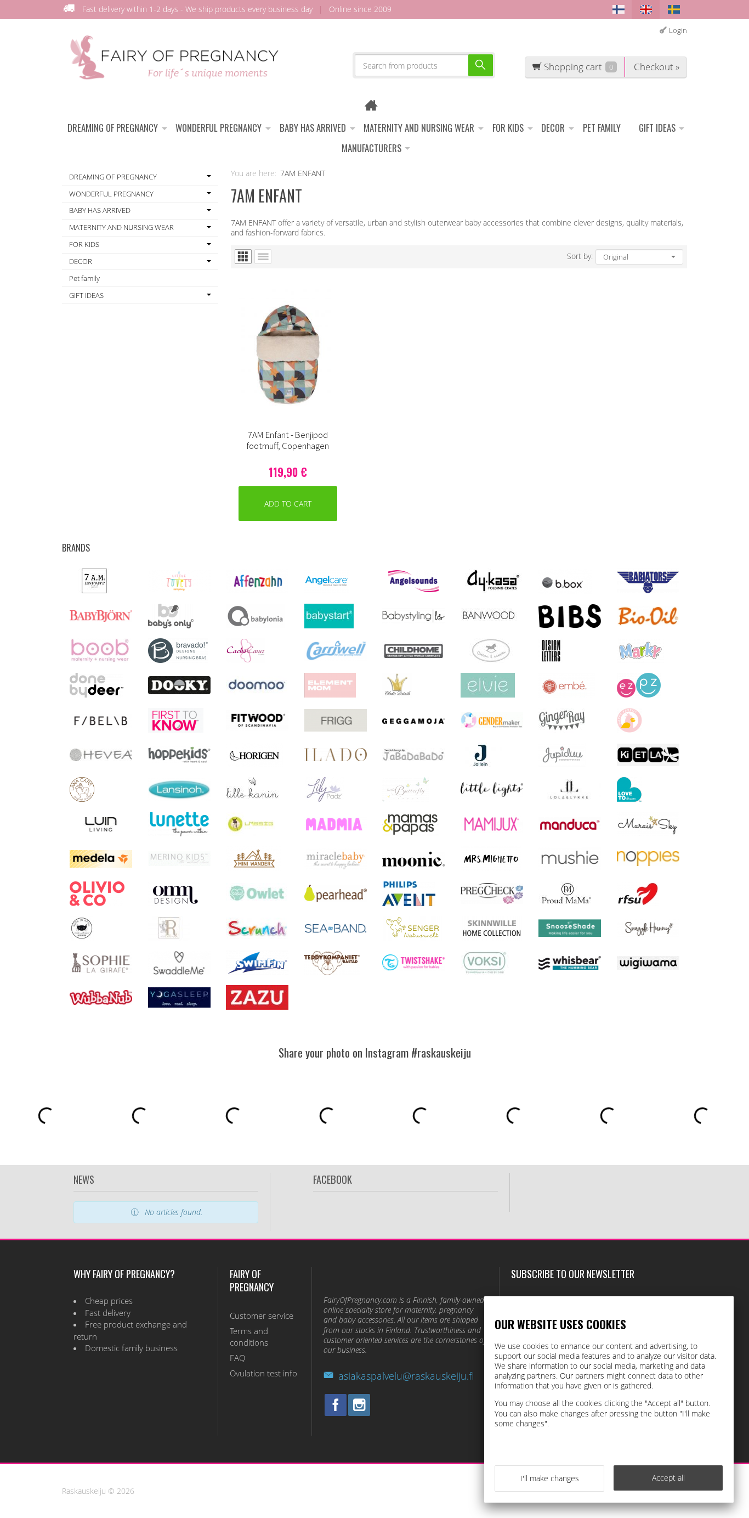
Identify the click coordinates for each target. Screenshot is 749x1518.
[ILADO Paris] (335, 758)
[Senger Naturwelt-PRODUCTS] (413, 937)
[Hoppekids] (179, 760)
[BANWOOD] (489, 625)
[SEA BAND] (335, 930)
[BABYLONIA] (255, 625)
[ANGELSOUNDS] (413, 589)
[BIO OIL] (648, 623)
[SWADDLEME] (179, 971)
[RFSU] (638, 903)
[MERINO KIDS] (179, 863)
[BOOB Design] (100, 660)
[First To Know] (175, 729)
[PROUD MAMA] (565, 903)
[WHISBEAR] (569, 967)
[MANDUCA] (569, 828)
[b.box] (565, 591)
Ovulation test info (263, 1373)
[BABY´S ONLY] (171, 625)
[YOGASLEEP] (179, 1004)
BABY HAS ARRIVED (313, 127)
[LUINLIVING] (101, 828)
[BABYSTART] (329, 625)
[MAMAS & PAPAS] (410, 833)
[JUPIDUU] (562, 764)
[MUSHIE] (569, 867)
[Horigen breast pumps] (254, 764)
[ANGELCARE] (326, 590)
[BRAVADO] (178, 660)
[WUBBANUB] (101, 1002)
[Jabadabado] (413, 758)
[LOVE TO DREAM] (629, 799)
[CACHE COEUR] (245, 660)
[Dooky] (179, 691)
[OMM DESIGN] (174, 903)
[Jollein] (481, 764)
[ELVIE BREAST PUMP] (488, 694)
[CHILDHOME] (413, 657)
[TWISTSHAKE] (413, 968)
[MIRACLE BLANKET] (335, 867)
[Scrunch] (257, 936)
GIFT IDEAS (657, 127)
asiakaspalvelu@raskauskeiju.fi (406, 1375)
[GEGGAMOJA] (413, 721)
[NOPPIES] (648, 863)
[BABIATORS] (648, 590)
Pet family (602, 127)
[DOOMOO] (257, 692)
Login (678, 30)
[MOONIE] (413, 863)
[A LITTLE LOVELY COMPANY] (179, 589)
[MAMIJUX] (492, 830)
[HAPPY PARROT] (629, 729)
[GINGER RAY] (561, 729)
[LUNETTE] (179, 833)
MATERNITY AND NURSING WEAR (419, 127)
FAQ (237, 1358)
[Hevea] (101, 758)
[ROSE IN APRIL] (82, 937)
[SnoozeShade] (569, 934)
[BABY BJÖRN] (101, 619)
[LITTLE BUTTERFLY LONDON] (405, 799)
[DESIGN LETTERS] (550, 660)
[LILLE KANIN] (252, 799)
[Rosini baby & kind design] (169, 937)
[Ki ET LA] (648, 763)
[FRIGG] (335, 728)
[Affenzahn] (257, 590)
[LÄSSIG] (250, 833)
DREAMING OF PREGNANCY (112, 127)
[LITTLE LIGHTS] (492, 794)
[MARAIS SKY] (648, 833)
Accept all (668, 1477)
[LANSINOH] (179, 797)
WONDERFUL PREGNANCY (218, 127)
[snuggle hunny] (648, 934)
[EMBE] (566, 694)
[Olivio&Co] (97, 903)
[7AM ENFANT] (94, 590)
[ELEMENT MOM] (330, 694)
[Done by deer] (96, 694)
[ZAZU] (257, 1007)
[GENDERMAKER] (492, 725)
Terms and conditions (249, 1337)
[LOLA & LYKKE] (569, 796)
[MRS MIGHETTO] (491, 868)
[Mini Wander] (253, 868)
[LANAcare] (82, 799)
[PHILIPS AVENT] (408, 903)
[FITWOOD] (257, 727)
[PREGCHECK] (492, 901)
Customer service (261, 1316)
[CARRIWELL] (335, 658)
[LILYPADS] (324, 799)
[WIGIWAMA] (648, 967)
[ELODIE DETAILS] (397, 694)
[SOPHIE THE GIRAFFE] (101, 970)
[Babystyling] (413, 621)
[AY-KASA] (492, 590)
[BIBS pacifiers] (569, 625)
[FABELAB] (101, 724)
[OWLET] (257, 901)
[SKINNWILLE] (492, 937)
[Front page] (374, 106)
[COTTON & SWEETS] (491, 660)
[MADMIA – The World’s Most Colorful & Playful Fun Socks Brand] (335, 828)
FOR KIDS (508, 127)
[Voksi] (485, 972)
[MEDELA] (101, 864)
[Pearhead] (335, 899)
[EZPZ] (639, 694)
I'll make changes (549, 1478)
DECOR (553, 127)
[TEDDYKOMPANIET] (332, 972)
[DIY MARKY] (640, 660)
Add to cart (287, 503)
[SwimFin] (257, 972)
